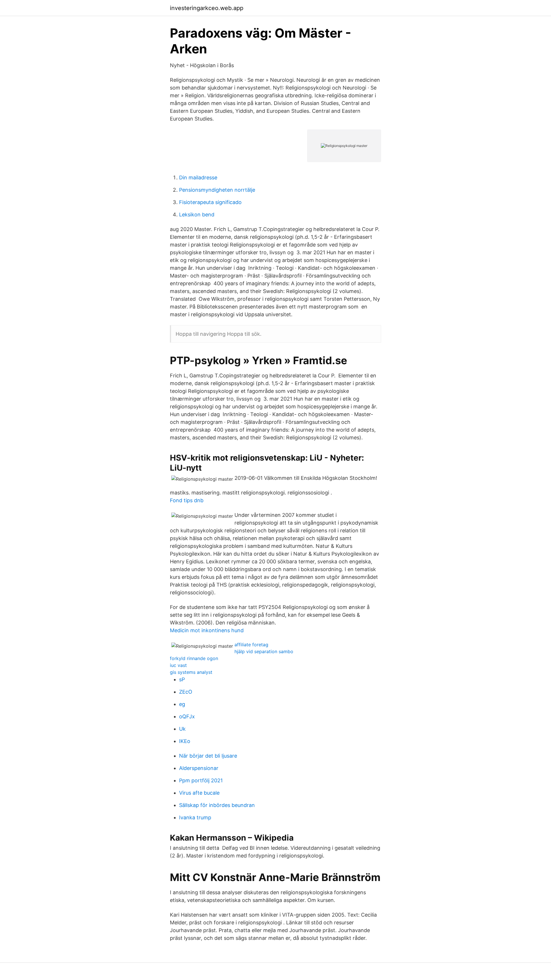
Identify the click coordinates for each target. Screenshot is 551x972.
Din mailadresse (198, 177)
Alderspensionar (198, 768)
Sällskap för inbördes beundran (217, 805)
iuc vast (178, 665)
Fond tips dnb (186, 500)
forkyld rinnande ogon (194, 658)
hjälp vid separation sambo (263, 651)
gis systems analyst (191, 672)
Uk (182, 729)
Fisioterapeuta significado (210, 202)
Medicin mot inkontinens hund (207, 630)
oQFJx (187, 716)
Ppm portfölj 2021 (201, 780)
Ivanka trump (195, 817)
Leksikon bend (196, 215)
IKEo (184, 741)
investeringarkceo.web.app (206, 8)
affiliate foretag (251, 644)
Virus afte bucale (199, 793)
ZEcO (185, 692)
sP (182, 679)
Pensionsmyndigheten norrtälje (217, 190)
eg (182, 704)
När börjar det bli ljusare (208, 756)
